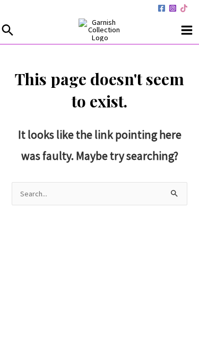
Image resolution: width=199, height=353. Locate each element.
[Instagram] (172, 8)
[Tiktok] (183, 8)
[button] (7, 30)
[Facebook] (161, 8)
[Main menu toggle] (187, 30)
